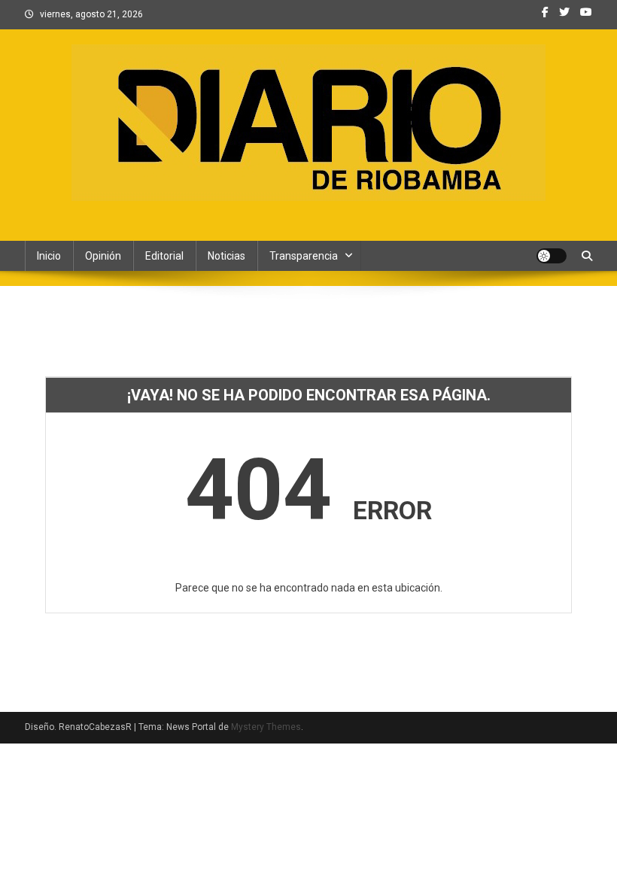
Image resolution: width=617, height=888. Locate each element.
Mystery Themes (266, 727)
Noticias (226, 256)
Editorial (164, 256)
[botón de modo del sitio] (551, 255)
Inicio (49, 256)
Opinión (103, 256)
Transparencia (303, 256)
